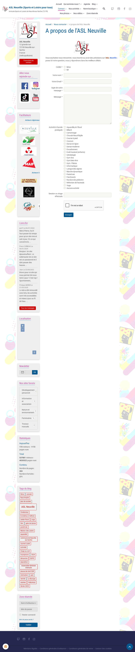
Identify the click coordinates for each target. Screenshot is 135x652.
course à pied (25, 544)
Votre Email (56, 81)
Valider (28, 625)
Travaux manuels (28, 425)
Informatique (72, 166)
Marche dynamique (74, 171)
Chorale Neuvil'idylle (75, 135)
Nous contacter (60, 24)
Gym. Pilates (72, 163)
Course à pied (72, 138)
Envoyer (68, 215)
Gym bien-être (72, 160)
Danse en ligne (72, 144)
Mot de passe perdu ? (26, 619)
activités (23, 547)
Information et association (28, 401)
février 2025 (24, 586)
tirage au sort (25, 551)
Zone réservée (92, 13)
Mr (68, 70)
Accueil (59, 4)
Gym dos (70, 158)
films (22, 494)
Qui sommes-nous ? (72, 4)
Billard (69, 130)
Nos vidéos (78, 13)
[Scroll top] (129, 646)
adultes (23, 582)
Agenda (87, 4)
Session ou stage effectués (55, 195)
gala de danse (31, 523)
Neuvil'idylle (24, 498)
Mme (69, 67)
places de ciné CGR (27, 571)
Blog (94, 4)
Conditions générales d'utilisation (53, 649)
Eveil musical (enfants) (76, 152)
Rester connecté (28, 615)
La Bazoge (31, 579)
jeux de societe (25, 501)
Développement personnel (29, 391)
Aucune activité (73, 188)
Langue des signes (74, 169)
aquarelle (23, 534)
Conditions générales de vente (81, 649)
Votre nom (57, 75)
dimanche (24, 558)
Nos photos (65, 13)
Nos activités (74, 9)
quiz (31, 575)
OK (34, 372)
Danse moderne (73, 147)
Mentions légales (30, 649)
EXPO (32, 558)
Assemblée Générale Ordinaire (28, 567)
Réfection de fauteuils (75, 183)
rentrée (22, 579)
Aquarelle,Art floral (74, 127)
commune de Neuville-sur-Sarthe (28, 539)
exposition (24, 562)
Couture (70, 141)
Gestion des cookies (103, 649)
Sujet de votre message (56, 89)
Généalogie (71, 155)
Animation (24, 575)
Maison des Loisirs (27, 531)
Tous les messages (27, 308)
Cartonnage (71, 133)
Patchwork (71, 177)
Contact (61, 9)
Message (57, 97)
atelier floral (24, 520)
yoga (33, 520)
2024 (33, 555)
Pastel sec (71, 174)
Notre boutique (89, 9)
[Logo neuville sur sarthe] (28, 129)
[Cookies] (6, 646)
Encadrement (72, 149)
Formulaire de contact (28, 61)
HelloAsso (31, 582)
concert (29, 494)
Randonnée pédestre (75, 180)
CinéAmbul (24, 512)
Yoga (69, 185)
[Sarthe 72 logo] (28, 140)
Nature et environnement (29, 411)
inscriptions (24, 555)
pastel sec (24, 527)
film (21, 523)
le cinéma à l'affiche (27, 516)
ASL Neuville (28, 507)
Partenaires (28, 418)
